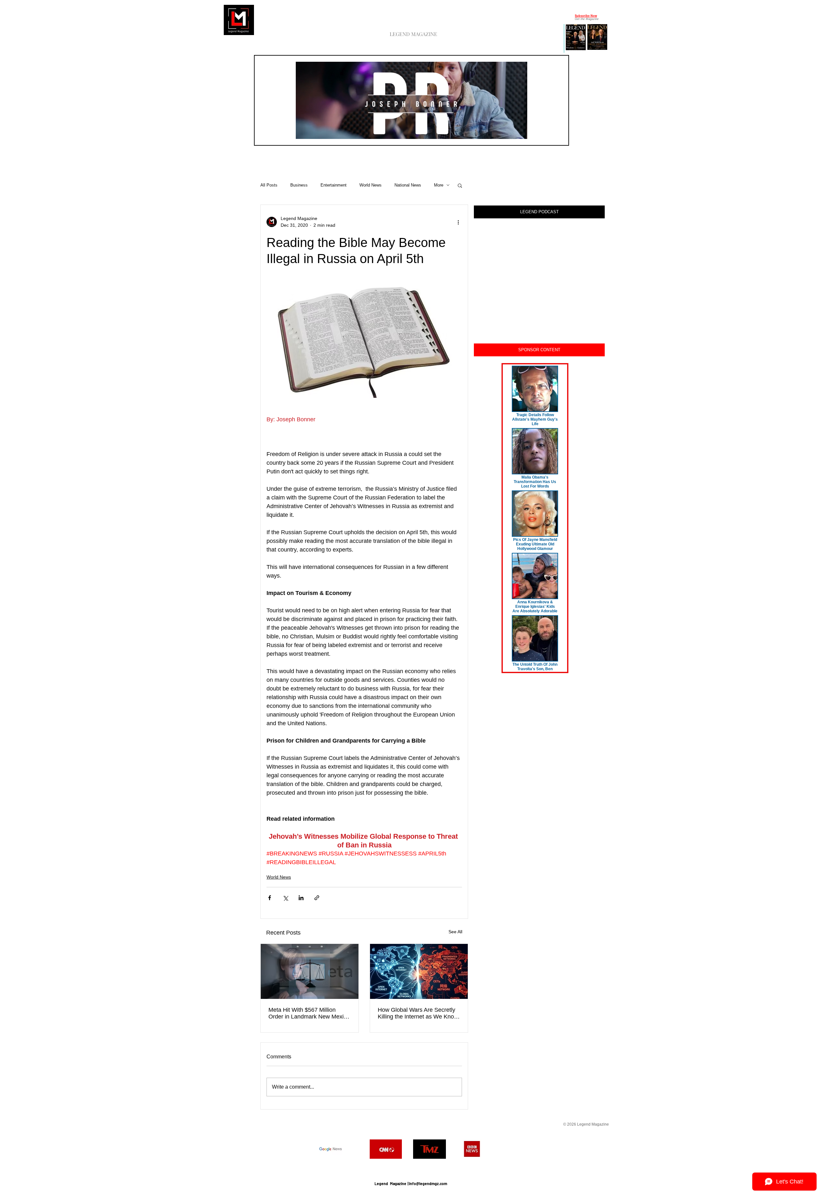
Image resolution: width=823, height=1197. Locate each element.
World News (370, 185)
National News (407, 185)
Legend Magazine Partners (411, 1167)
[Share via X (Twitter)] (285, 898)
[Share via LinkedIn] (301, 898)
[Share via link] (317, 898)
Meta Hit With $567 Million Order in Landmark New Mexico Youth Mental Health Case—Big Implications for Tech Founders (309, 1013)
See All (455, 931)
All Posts (268, 185)
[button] (519, 132)
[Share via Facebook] (270, 898)
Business (299, 185)
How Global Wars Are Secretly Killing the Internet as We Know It (418, 1013)
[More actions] (458, 222)
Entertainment (334, 185)
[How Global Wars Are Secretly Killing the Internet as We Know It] (419, 971)
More (438, 185)
